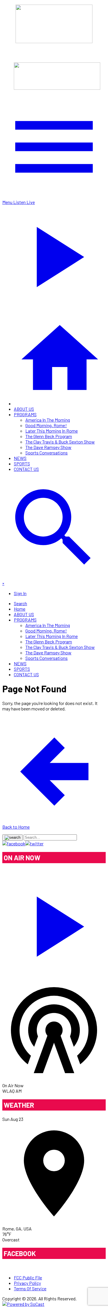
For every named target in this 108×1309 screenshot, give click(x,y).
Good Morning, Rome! (46, 425)
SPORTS (22, 463)
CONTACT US (26, 469)
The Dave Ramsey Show (48, 447)
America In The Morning (47, 420)
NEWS (20, 458)
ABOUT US (24, 409)
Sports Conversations (46, 452)
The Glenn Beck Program (48, 436)
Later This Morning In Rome (51, 430)
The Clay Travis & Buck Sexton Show (60, 441)
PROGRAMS (25, 414)
